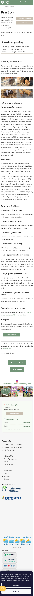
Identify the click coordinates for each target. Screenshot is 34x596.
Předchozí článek (17, 363)
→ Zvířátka (5, 473)
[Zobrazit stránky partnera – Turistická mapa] (11, 489)
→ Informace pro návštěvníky (12, 444)
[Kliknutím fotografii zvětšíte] (9, 82)
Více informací (26, 581)
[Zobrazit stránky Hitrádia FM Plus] (9, 566)
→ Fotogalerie (7, 471)
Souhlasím (16, 591)
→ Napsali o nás (7, 465)
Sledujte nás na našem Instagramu (17, 384)
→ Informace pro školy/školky (12, 447)
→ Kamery (5, 479)
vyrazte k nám (6, 349)
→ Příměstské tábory (9, 450)
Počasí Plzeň (17, 547)
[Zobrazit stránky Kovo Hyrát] (9, 561)
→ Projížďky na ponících (10, 459)
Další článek (17, 370)
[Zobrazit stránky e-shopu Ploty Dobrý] (9, 554)
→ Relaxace (6, 476)
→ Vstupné (5, 462)
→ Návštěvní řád (7, 456)
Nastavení (16, 585)
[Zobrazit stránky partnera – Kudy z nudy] (11, 498)
